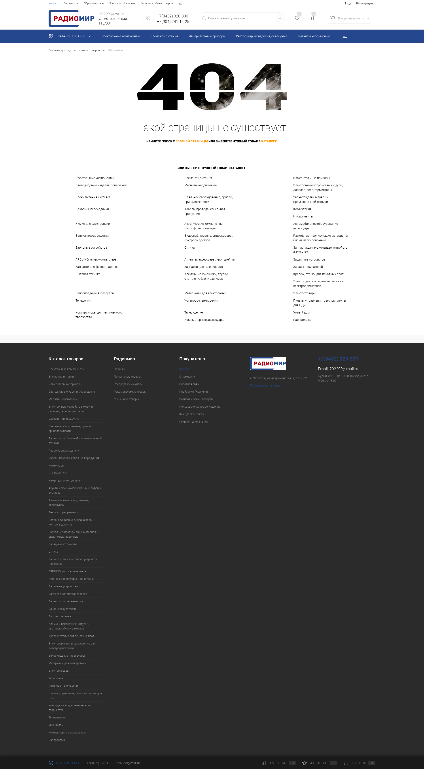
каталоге (269, 141)
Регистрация (364, 3)
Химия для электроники (93, 223)
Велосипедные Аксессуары (95, 293)
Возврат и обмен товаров (157, 3)
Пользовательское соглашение (199, 406)
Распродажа (302, 319)
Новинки (119, 369)
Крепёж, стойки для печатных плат (318, 274)
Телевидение (193, 312)
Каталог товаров (72, 36)
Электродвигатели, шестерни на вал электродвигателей (319, 284)
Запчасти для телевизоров (203, 266)
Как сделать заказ (191, 414)
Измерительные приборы (311, 178)
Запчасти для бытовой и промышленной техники (311, 199)
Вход (348, 3)
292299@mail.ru (343, 369)
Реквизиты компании (193, 421)
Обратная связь (94, 3)
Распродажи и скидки (128, 384)
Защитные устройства (309, 259)
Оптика (189, 247)
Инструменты (303, 216)
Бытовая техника (88, 274)
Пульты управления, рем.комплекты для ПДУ (319, 303)
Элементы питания (198, 178)
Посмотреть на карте (265, 385)
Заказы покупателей (308, 266)
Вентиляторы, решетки (92, 235)
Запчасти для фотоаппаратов (97, 266)
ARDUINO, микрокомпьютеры (96, 259)
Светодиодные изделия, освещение (101, 185)
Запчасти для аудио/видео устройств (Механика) (320, 250)
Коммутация (302, 209)
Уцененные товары (126, 399)
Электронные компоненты (95, 178)
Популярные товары (127, 376)
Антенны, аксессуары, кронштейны (209, 259)
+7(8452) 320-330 (99, 763)
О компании (71, 3)
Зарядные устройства (91, 247)
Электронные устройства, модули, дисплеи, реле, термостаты (318, 187)
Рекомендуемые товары (130, 391)
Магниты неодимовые (200, 185)
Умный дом (301, 312)
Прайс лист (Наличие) (122, 3)
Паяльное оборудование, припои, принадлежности (208, 199)
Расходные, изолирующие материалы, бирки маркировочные (320, 238)
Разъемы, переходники (92, 209)
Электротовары (304, 293)
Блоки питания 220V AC (93, 197)
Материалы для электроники (205, 293)
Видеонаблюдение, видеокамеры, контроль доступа (208, 238)
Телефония (83, 300)
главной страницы (192, 141)
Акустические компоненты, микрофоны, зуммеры (203, 226)
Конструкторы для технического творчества (99, 315)
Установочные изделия (201, 300)
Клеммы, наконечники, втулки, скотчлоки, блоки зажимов (206, 276)
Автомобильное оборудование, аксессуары (316, 226)
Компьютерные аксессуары (204, 319)
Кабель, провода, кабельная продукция (204, 211)
